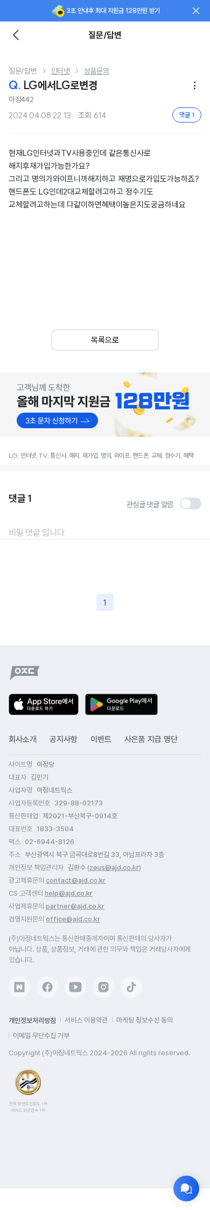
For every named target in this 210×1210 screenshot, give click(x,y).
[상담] (186, 1188)
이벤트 (100, 739)
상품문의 (96, 71)
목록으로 (105, 340)
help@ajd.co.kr (69, 893)
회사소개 (23, 739)
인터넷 (60, 71)
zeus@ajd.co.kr (114, 867)
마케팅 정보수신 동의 (144, 1020)
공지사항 (64, 739)
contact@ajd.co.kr (76, 880)
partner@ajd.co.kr (75, 906)
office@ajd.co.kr (73, 919)
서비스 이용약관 (86, 1020)
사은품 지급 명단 (151, 739)
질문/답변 (23, 71)
